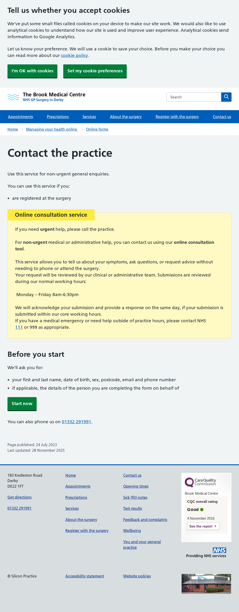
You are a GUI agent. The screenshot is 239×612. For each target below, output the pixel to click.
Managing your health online (52, 129)
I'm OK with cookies (32, 70)
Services (89, 116)
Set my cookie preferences (95, 70)
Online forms (97, 129)
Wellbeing (132, 530)
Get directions (19, 497)
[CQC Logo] (200, 486)
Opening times (135, 486)
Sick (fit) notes (135, 497)
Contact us (222, 116)
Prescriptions (58, 116)
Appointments (20, 116)
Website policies (137, 576)
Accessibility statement (84, 576)
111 (19, 327)
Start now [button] (22, 403)
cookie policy (74, 55)
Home (12, 129)
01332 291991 (76, 421)
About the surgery (126, 116)
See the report (200, 526)
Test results (132, 508)
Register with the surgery (177, 116)
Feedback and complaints (145, 519)
